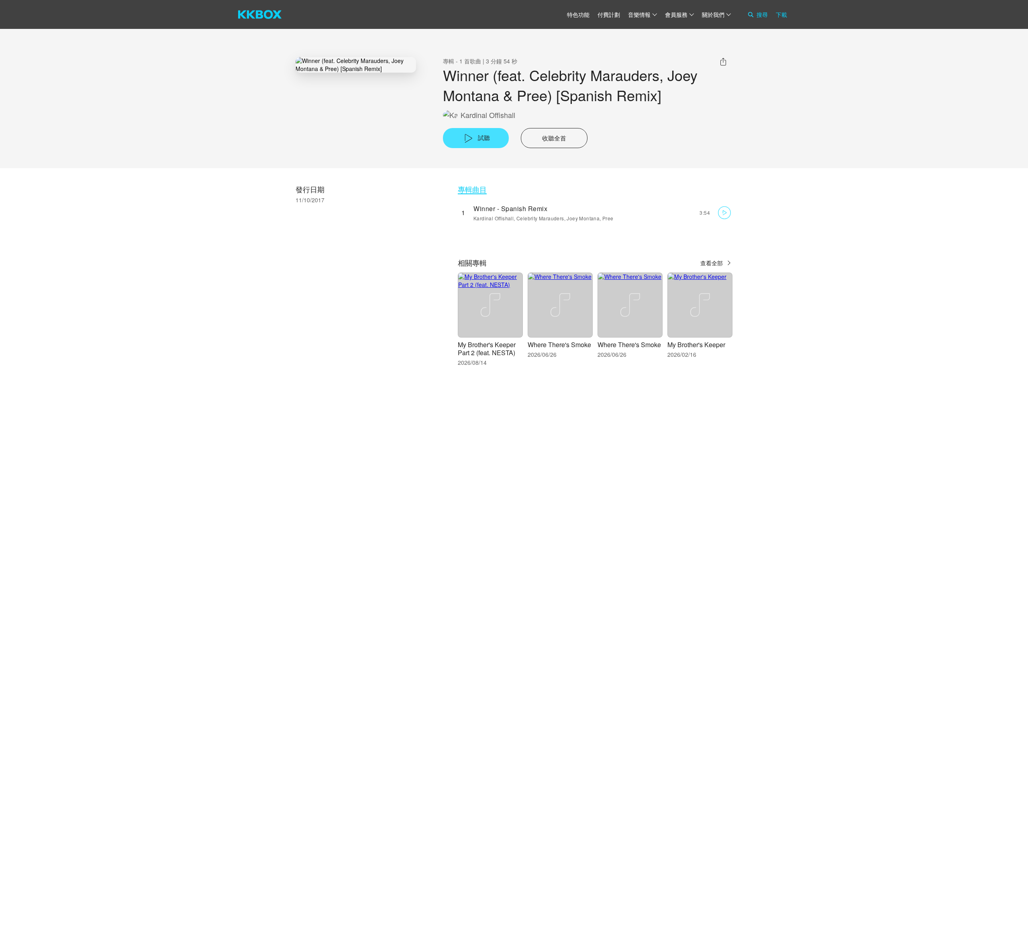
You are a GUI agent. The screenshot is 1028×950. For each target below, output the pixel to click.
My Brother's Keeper (696, 344)
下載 (781, 14)
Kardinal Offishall (488, 115)
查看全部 (711, 263)
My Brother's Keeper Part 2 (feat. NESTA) (487, 348)
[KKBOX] (260, 14)
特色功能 (578, 14)
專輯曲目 (472, 189)
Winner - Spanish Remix (510, 208)
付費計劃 (609, 14)
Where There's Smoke (559, 344)
